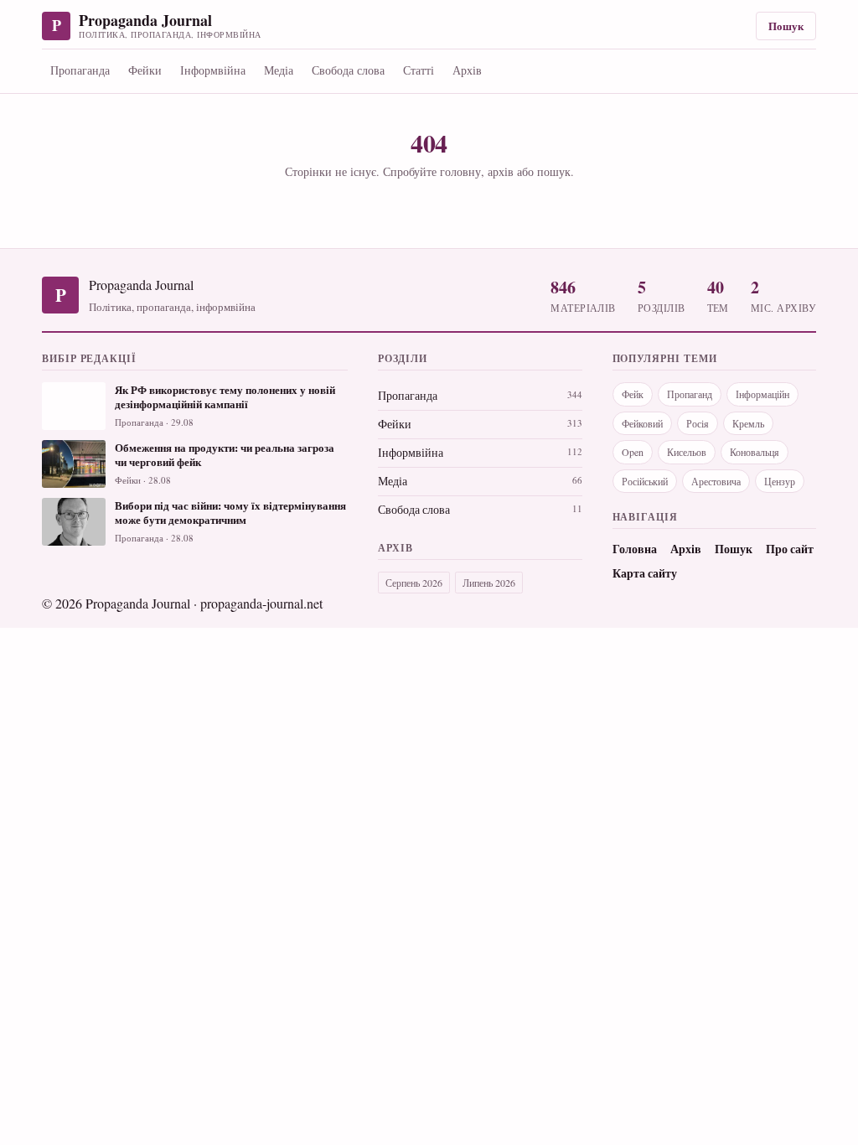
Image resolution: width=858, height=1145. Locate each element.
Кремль (748, 423)
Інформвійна (213, 70)
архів (501, 171)
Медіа (278, 70)
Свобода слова (348, 70)
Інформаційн (762, 394)
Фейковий (642, 423)
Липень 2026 (489, 582)
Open (633, 452)
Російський (645, 481)
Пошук (786, 26)
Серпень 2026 (413, 582)
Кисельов (686, 452)
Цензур (779, 481)
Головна (634, 549)
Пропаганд (689, 394)
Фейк (633, 394)
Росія (697, 423)
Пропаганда (80, 70)
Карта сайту (644, 573)
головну (460, 171)
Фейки (145, 70)
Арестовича (716, 481)
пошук (554, 171)
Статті (418, 70)
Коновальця (754, 452)
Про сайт (790, 549)
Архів (467, 70)
